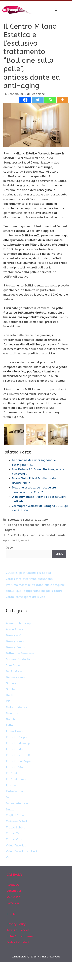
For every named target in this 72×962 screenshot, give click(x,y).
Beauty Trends (16, 647)
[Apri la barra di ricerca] (56, 10)
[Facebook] (25, 100)
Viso (9, 857)
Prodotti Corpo (16, 737)
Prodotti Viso (15, 767)
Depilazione (14, 671)
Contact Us (14, 890)
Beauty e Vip (14, 635)
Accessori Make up (18, 623)
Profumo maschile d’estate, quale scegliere (35, 585)
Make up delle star (19, 707)
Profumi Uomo (16, 779)
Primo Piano (14, 731)
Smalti (10, 809)
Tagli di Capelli (16, 815)
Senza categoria (17, 803)
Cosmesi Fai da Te (18, 659)
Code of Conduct (18, 942)
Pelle (9, 725)
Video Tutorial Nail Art (21, 851)
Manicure (12, 713)
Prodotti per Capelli (19, 761)
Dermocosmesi (15, 677)
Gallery (43, 519)
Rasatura (12, 785)
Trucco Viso (14, 839)
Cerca (9, 547)
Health (10, 695)
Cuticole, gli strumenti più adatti (28, 572)
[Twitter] (38, 100)
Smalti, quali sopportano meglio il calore (34, 590)
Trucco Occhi (14, 833)
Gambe (10, 689)
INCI (8, 701)
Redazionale (14, 791)
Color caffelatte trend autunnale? (29, 578)
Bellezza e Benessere (22, 519)
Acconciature (14, 629)
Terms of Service (18, 930)
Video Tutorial (16, 845)
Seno (9, 797)
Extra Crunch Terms (20, 936)
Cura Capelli (14, 665)
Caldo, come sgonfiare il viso (25, 596)
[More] (62, 100)
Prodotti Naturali (18, 755)
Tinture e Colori (16, 821)
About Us (13, 884)
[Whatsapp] (50, 100)
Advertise (13, 902)
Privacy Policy (16, 924)
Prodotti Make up (18, 743)
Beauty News (15, 641)
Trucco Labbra (15, 827)
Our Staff (13, 896)
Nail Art (11, 719)
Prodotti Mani (15, 749)
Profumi (11, 773)
